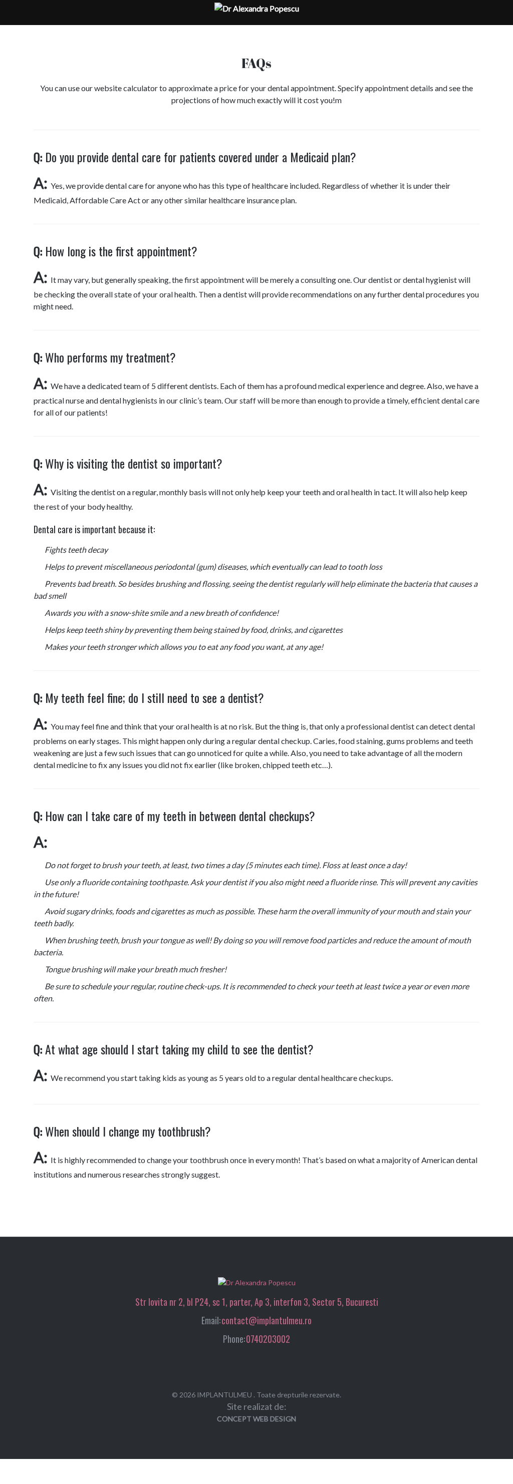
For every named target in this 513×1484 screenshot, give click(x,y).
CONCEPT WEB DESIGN (256, 1418)
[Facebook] (247, 1366)
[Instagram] (266, 1366)
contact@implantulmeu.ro (266, 1320)
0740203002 (268, 1338)
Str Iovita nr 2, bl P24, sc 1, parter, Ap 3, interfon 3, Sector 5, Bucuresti (256, 1301)
